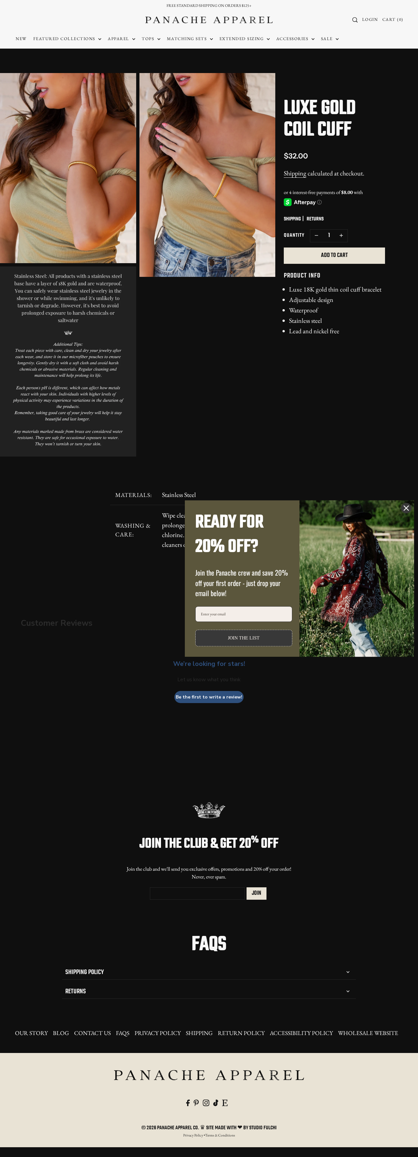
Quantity (294, 235)
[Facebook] (188, 1102)
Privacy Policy (158, 1033)
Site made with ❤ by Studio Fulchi (241, 1128)
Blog (61, 1033)
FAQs (122, 1033)
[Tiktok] (215, 1102)
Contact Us (92, 1033)
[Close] (406, 508)
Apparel (119, 38)
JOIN (256, 893)
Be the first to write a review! (209, 697)
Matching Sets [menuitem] (187, 38)
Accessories (293, 38)
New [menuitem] (21, 38)
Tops (149, 38)
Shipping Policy (84, 972)
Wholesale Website (368, 1033)
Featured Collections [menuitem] (65, 38)
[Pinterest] (196, 1102)
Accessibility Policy (301, 1033)
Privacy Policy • (194, 1135)
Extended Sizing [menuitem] (242, 38)
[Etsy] (225, 1102)
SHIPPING (292, 219)
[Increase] (341, 236)
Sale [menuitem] (327, 38)
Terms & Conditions (220, 1135)
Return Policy (241, 1033)
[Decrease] (316, 236)
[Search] (355, 20)
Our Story (31, 1033)
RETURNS (315, 219)
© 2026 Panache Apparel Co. (170, 1128)
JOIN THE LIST (244, 638)
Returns (75, 991)
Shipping (295, 173)
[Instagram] (206, 1102)
